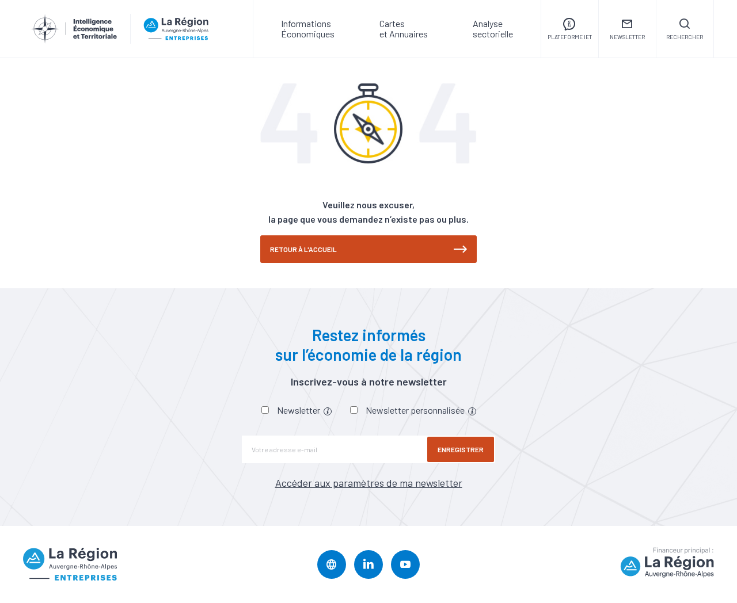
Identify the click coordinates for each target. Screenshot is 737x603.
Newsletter (299, 409)
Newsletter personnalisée (416, 409)
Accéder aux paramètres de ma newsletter (368, 482)
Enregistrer (461, 449)
